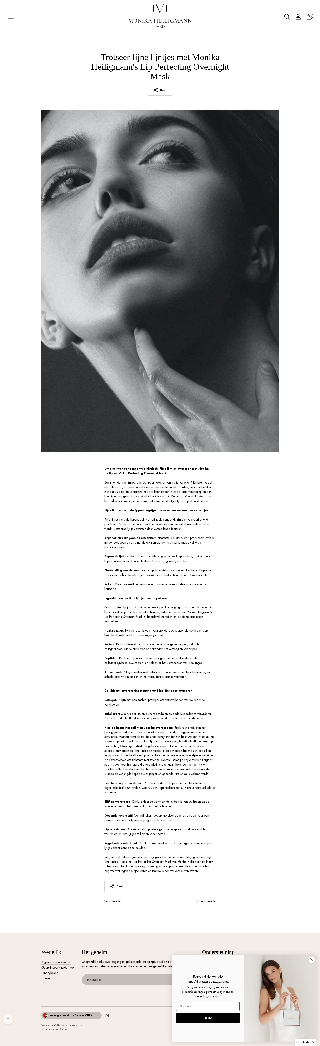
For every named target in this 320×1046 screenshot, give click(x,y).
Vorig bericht (112, 901)
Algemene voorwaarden (56, 962)
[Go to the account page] (298, 17)
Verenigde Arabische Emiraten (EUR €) (71, 1015)
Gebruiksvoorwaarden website (60, 967)
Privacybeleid (49, 973)
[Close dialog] (311, 959)
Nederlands (302, 1042)
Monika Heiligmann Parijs (73, 1025)
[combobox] (305, 1042)
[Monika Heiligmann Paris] (160, 17)
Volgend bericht (206, 901)
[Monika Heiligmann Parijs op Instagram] (107, 1016)
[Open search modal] (287, 17)
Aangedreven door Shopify (54, 1029)
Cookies (46, 978)
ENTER (208, 1017)
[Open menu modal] (11, 17)
